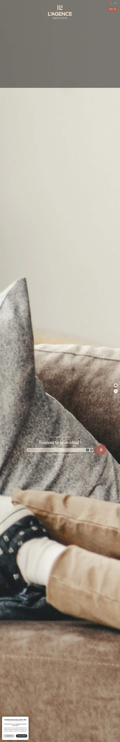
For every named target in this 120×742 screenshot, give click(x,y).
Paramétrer (9, 736)
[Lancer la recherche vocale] (101, 449)
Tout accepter (21, 736)
